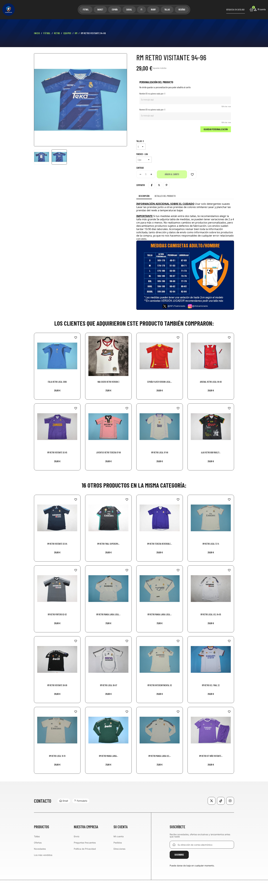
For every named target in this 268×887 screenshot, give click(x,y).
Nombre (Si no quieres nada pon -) (152, 93)
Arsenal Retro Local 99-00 (211, 382)
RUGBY (153, 9)
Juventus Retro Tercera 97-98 (108, 452)
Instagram (230, 801)
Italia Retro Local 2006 (57, 382)
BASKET (100, 9)
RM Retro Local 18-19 (57, 756)
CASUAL (129, 9)
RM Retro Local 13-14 (211, 544)
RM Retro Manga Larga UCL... (159, 756)
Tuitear (159, 185)
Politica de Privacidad (85, 848)
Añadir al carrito (172, 174)
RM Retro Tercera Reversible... (159, 544)
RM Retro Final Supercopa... (108, 544)
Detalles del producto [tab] (165, 196)
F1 (141, 9)
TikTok (221, 801)
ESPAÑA (115, 9)
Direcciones (119, 848)
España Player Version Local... (159, 382)
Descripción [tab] (144, 196)
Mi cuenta (119, 836)
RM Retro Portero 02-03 (57, 614)
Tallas (37, 836)
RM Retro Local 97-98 (159, 452)
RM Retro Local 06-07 (108, 685)
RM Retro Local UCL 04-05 (211, 614)
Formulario (82, 800)
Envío (76, 836)
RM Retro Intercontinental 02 (159, 685)
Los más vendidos (43, 855)
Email (65, 800)
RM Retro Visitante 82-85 (57, 452)
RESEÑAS (182, 9)
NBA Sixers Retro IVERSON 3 (108, 382)
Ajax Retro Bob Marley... (211, 452)
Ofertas (38, 842)
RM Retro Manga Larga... (108, 756)
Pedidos (118, 842)
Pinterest (166, 185)
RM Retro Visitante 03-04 (57, 544)
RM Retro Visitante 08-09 (57, 685)
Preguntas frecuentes (85, 842)
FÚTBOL (86, 9)
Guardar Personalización (216, 129)
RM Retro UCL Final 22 (211, 685)
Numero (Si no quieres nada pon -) (152, 109)
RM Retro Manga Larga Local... (108, 614)
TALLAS (167, 9)
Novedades (40, 848)
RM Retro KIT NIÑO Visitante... (211, 756)
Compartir (151, 185)
